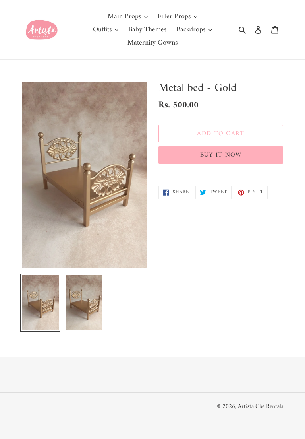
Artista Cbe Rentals (260, 406)
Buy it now (221, 155)
